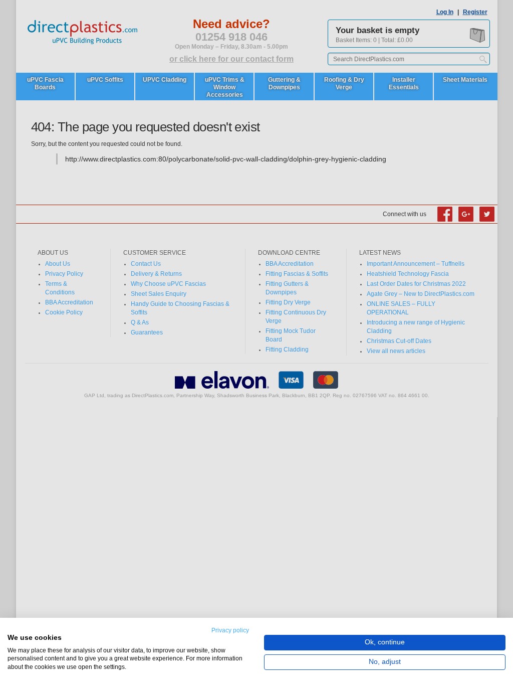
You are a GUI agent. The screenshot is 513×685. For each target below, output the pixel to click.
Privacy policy (230, 630)
